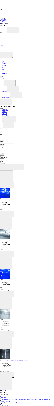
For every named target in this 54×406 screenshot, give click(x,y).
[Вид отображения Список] (18, 167)
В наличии (2, 142)
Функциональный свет (29, 399)
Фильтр (1, 187)
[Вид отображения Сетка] (6, 167)
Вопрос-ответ (14, 402)
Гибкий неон (3, 71)
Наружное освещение (3, 70)
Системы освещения (3, 68)
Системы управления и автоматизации (16, 399)
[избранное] (6, 226)
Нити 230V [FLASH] (4, 113)
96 (1, 160)
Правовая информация (3, 397)
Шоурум (3, 21)
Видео (3, 402)
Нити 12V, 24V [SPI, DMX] (5, 115)
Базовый (1, 134)
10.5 (2, 147)
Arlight (5, 405)
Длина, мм (1, 161)
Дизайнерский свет (34, 399)
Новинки (3, 78)
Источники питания (3, 60)
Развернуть (3, 121)
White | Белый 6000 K (4, 156)
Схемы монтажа (22, 402)
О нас (2, 11)
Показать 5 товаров (3, 163)
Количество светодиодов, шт (4, 157)
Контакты (5, 20)
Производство (3, 401)
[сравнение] (6, 220)
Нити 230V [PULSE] (4, 114)
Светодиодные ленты (3, 399)
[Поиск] (13, 30)
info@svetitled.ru (9, 393)
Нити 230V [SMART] (4, 112)
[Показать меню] (10, 83)
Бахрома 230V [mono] (4, 109)
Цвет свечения (2, 153)
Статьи (12, 402)
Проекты (3, 12)
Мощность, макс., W (2, 144)
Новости (6, 401)
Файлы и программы (26, 402)
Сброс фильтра (2, 140)
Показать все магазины (3, 396)
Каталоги (1, 402)
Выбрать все (2, 145)
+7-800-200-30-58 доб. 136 (3, 393)
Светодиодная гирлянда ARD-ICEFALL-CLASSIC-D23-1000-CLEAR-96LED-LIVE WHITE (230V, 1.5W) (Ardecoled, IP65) (15, 360)
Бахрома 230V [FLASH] (5, 110)
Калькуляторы (18, 402)
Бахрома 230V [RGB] (4, 111)
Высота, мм (1, 162)
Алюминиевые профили (4, 64)
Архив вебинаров (9, 402)
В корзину (13, 216)
